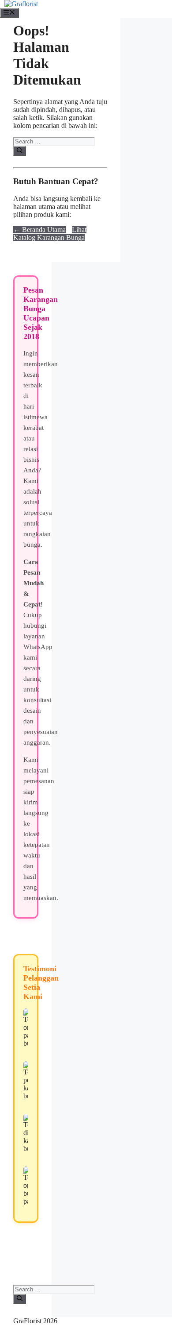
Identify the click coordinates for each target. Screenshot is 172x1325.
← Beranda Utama (39, 229)
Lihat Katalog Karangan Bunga (49, 233)
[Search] (19, 151)
